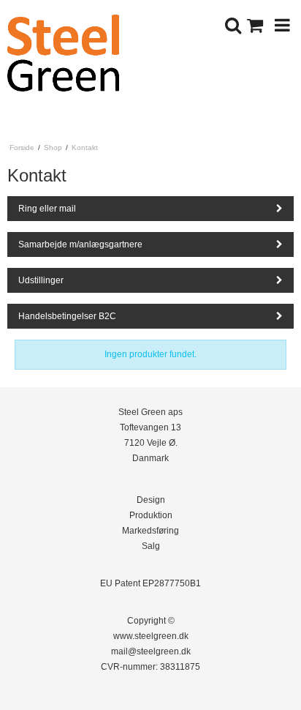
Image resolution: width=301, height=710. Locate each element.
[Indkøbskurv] (257, 25)
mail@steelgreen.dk (151, 651)
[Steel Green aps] (75, 53)
